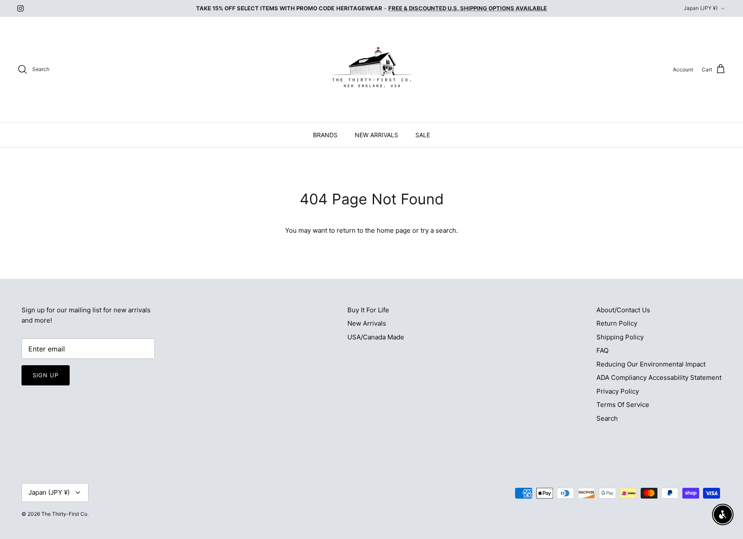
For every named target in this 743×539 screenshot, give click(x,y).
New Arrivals (366, 323)
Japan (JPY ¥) (701, 8)
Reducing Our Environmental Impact (651, 364)
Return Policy (616, 323)
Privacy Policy (617, 391)
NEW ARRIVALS (376, 135)
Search (607, 418)
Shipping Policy (620, 337)
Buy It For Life (368, 310)
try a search (438, 230)
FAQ (602, 350)
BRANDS (325, 135)
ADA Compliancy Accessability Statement (659, 377)
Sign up (45, 375)
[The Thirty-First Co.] (372, 69)
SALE (422, 135)
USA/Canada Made (375, 337)
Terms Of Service (622, 404)
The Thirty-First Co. (65, 514)
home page (394, 230)
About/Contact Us (623, 310)
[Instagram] (20, 8)
